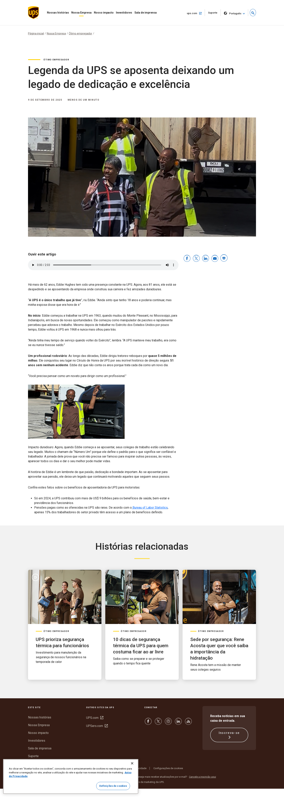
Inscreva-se (229, 733)
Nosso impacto (104, 12)
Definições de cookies (113, 785)
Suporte (214, 13)
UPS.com (94, 718)
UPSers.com (97, 726)
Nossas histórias (58, 12)
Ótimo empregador (80, 33)
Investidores (124, 12)
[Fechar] (132, 763)
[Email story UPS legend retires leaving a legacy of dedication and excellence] (215, 258)
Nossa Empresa (81, 12)
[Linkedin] (178, 723)
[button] (253, 12)
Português (235, 13)
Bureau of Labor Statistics (150, 507)
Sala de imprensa (145, 12)
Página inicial (36, 33)
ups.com (195, 13)
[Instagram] (168, 723)
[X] (158, 723)
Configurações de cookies (168, 768)
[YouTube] (188, 723)
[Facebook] (148, 723)
